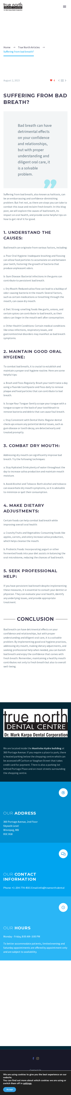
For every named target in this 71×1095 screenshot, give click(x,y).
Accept (9, 1089)
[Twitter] (10, 681)
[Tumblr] (20, 681)
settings (27, 1083)
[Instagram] (37, 1058)
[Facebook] (5, 681)
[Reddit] (29, 681)
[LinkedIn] (24, 681)
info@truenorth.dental (51, 887)
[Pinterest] (15, 681)
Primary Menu (65, 6)
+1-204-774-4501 (21, 887)
